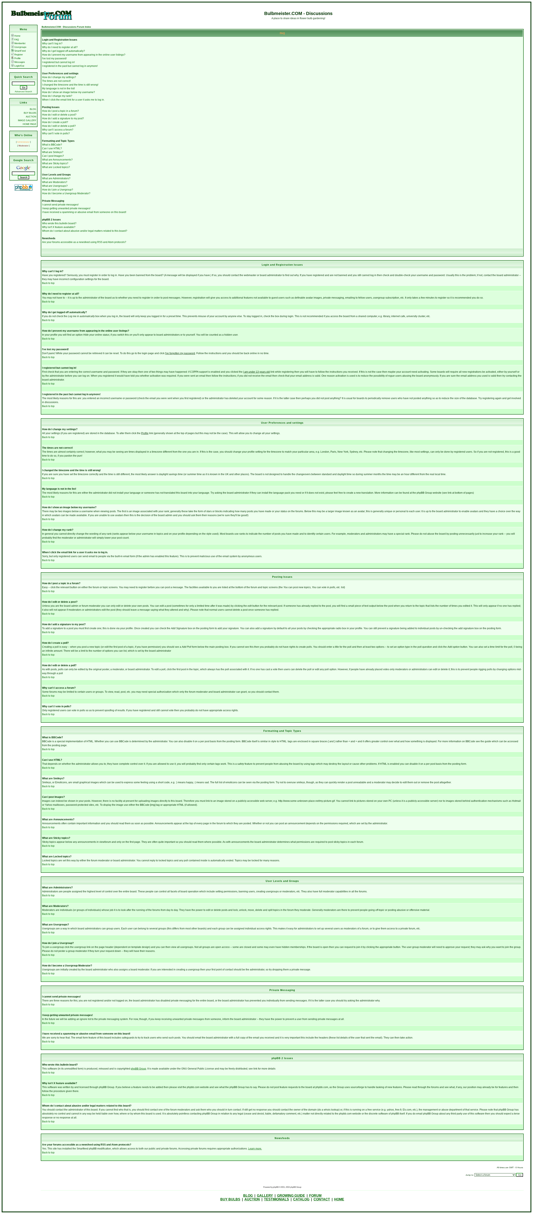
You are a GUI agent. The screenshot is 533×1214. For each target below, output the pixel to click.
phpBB (276, 1187)
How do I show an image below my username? (68, 92)
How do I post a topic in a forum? (60, 111)
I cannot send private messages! (60, 204)
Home (17, 36)
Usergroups (20, 47)
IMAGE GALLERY (27, 120)
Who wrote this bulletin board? (59, 223)
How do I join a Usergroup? (57, 189)
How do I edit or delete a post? (59, 114)
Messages (19, 62)
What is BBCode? (52, 144)
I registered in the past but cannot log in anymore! (70, 66)
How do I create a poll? (55, 122)
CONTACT (322, 1199)
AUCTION (31, 116)
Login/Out (19, 66)
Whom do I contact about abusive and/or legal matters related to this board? (84, 230)
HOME (339, 1199)
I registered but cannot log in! (58, 62)
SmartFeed (20, 51)
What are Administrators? (56, 178)
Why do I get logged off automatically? (63, 51)
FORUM (315, 1195)
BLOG (33, 109)
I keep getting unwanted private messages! (66, 208)
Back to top (48, 283)
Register (18, 54)
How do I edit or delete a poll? (59, 126)
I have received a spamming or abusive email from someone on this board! (84, 212)
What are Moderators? (54, 182)
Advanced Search (23, 91)
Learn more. (255, 1148)
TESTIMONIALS (276, 1199)
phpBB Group (138, 1068)
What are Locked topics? (56, 167)
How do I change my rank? (57, 96)
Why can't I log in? (52, 43)
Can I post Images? (53, 155)
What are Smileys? (52, 152)
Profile (17, 58)
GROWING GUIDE (291, 1195)
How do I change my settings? (59, 77)
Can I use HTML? (52, 148)
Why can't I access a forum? (57, 129)
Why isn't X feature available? (58, 227)
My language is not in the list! (58, 88)
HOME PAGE (29, 124)
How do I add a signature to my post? (63, 118)
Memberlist (19, 43)
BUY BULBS (30, 113)
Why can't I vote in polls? (56, 133)
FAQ (16, 39)
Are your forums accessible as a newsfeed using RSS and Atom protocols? (84, 242)
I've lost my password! (54, 58)
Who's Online (23, 135)
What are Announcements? (57, 159)
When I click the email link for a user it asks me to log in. (73, 99)
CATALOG (301, 1199)
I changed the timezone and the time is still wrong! (70, 84)
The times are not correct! (56, 81)
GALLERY (265, 1195)
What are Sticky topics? (55, 163)
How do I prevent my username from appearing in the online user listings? (83, 54)
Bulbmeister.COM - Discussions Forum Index (66, 27)
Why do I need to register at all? (60, 47)
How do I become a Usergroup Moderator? (66, 193)
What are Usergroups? (55, 185)
